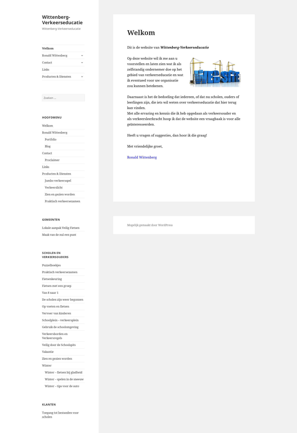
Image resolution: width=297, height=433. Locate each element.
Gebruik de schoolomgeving (60, 327)
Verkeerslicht (54, 187)
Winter (47, 365)
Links (45, 69)
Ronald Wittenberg (54, 55)
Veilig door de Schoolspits (59, 345)
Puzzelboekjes (51, 265)
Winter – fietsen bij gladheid (63, 372)
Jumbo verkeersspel (58, 181)
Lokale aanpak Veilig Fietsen (60, 228)
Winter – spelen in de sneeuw (64, 379)
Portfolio (50, 139)
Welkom (48, 48)
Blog (48, 146)
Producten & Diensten (56, 76)
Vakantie (48, 352)
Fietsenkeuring (52, 279)
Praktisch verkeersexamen (62, 201)
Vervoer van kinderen (56, 313)
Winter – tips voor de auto (62, 386)
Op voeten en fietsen (55, 306)
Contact (47, 62)
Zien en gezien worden (60, 194)
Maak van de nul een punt (59, 235)
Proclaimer (52, 160)
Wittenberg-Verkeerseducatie (62, 20)
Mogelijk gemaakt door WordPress (150, 225)
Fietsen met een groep (56, 286)
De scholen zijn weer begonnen (62, 299)
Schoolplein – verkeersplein (60, 320)
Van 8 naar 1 (50, 293)
